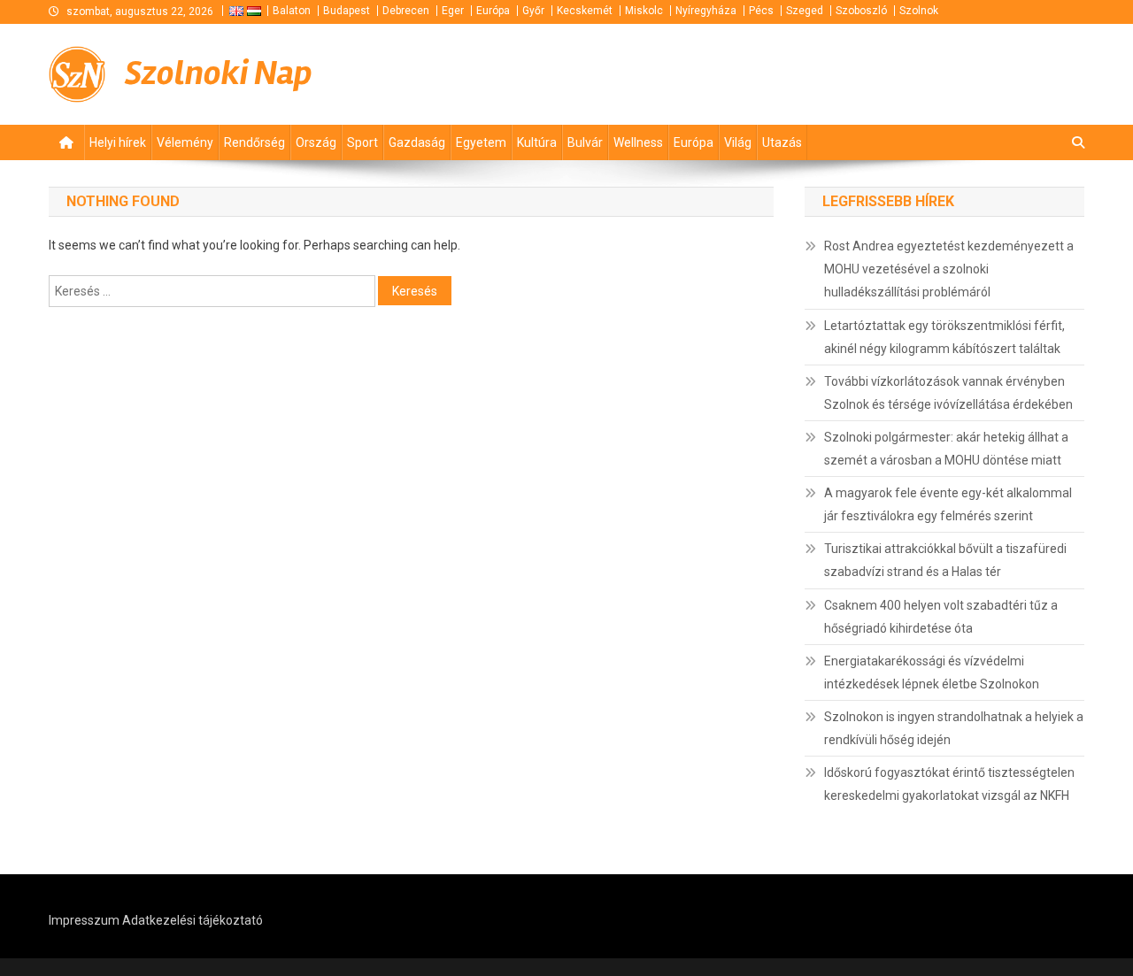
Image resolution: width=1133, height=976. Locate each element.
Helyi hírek (117, 142)
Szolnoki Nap (218, 73)
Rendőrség (254, 142)
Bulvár (585, 142)
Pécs (761, 10)
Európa (493, 10)
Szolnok (918, 10)
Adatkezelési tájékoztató (192, 920)
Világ (737, 142)
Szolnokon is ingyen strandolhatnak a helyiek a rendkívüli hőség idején (953, 728)
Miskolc (644, 10)
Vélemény (185, 142)
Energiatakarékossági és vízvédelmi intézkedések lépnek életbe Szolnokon (931, 672)
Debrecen (405, 10)
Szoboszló (861, 10)
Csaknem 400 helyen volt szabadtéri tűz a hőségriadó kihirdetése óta (941, 616)
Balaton (292, 10)
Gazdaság (417, 142)
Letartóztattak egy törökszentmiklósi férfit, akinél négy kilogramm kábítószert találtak (944, 337)
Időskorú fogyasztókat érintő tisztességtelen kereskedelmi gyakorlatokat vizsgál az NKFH (949, 784)
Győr (533, 10)
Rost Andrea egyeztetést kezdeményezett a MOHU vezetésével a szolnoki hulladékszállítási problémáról (949, 269)
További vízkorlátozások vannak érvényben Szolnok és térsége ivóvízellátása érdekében (948, 392)
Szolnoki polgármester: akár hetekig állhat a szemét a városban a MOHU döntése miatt (946, 448)
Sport (362, 142)
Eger (453, 10)
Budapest (346, 10)
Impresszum (84, 920)
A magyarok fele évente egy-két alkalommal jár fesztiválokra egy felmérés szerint (948, 504)
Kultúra (537, 142)
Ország (316, 142)
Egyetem (481, 142)
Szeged (804, 10)
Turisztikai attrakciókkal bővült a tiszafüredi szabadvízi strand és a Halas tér (945, 560)
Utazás (782, 142)
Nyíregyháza (705, 10)
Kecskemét (585, 10)
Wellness (638, 142)
